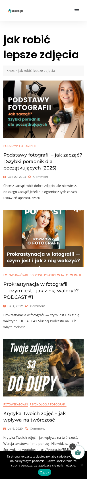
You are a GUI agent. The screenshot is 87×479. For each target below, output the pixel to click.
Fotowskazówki (15, 275)
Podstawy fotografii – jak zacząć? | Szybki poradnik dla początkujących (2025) (42, 161)
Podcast (36, 275)
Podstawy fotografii (19, 146)
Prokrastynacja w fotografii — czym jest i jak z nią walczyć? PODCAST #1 (41, 290)
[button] (76, 10)
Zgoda (44, 472)
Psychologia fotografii (62, 275)
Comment (40, 177)
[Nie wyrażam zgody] (81, 465)
